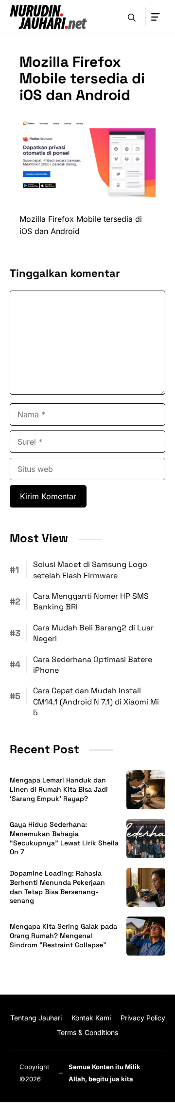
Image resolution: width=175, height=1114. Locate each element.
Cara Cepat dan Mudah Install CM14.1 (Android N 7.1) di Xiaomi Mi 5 (96, 701)
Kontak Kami (91, 1018)
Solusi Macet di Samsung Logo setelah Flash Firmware (90, 569)
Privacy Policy (143, 1018)
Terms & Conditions (87, 1032)
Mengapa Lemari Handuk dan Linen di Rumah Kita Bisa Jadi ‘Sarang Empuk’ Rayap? (59, 789)
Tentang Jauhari (36, 1018)
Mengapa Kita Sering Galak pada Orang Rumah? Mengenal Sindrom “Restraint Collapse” (63, 935)
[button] (132, 16)
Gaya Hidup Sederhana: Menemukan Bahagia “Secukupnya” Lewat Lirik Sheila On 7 (64, 838)
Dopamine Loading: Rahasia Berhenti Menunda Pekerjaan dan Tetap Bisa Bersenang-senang (57, 887)
